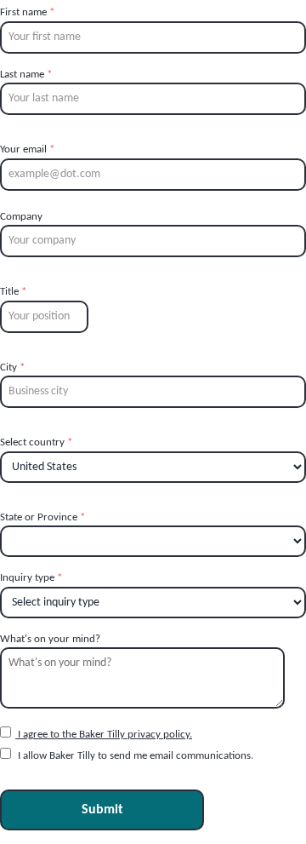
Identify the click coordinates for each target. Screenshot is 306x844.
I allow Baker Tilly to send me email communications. (134, 755)
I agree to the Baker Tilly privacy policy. (103, 734)
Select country (36, 442)
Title (13, 291)
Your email (27, 149)
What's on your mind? (50, 639)
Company (21, 216)
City (12, 367)
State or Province (42, 517)
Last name (26, 74)
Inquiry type (31, 577)
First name (27, 12)
